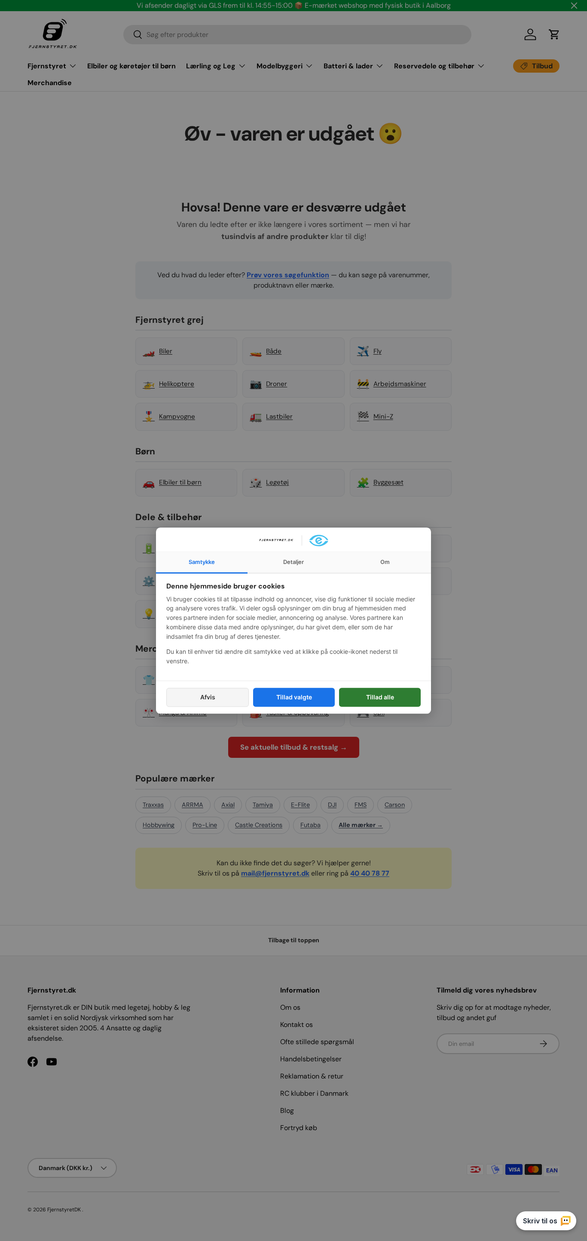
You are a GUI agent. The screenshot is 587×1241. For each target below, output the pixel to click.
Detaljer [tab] (293, 561)
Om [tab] (385, 561)
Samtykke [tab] (202, 561)
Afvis (207, 697)
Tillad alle (380, 697)
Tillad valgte (294, 697)
